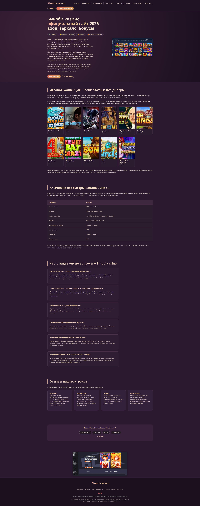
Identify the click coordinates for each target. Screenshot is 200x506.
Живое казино (86, 3)
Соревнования (97, 3)
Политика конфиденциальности (114, 489)
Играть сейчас (54, 76)
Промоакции (108, 3)
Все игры (76, 3)
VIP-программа (137, 3)
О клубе (127, 3)
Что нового (119, 3)
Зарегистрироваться (65, 8)
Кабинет (51, 8)
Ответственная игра (97, 489)
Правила (87, 489)
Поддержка (148, 3)
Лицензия (80, 489)
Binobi (56, 3)
